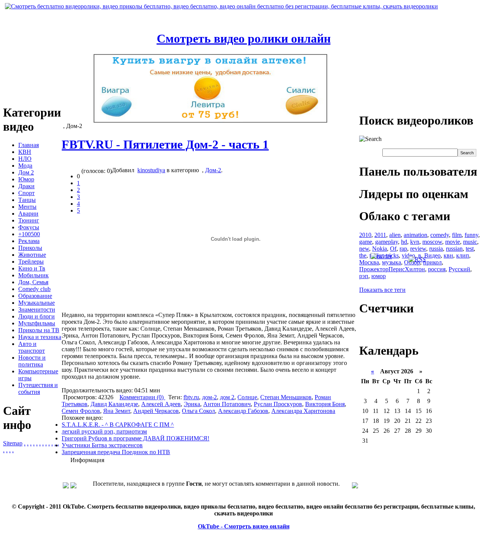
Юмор (26, 179)
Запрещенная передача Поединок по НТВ (116, 452)
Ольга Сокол (198, 411)
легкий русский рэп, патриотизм (104, 431)
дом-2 (209, 397)
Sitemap (12, 443)
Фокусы (28, 227)
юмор (378, 276)
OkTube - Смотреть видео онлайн (244, 526)
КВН (24, 152)
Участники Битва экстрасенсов (102, 445)
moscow (432, 241)
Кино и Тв (31, 268)
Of (393, 248)
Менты (27, 206)
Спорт (26, 193)
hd (404, 241)
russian (454, 248)
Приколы (30, 248)
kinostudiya (151, 170)
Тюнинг (28, 220)
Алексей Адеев (161, 404)
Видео (432, 255)
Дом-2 (213, 170)
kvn (414, 241)
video (408, 255)
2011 (380, 235)
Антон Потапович (227, 404)
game (365, 241)
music (470, 241)
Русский (459, 269)
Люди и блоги (36, 316)
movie (452, 241)
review (418, 248)
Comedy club (34, 289)
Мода (25, 165)
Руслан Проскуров (278, 404)
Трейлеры (31, 261)
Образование (35, 296)
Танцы (27, 200)
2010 (365, 235)
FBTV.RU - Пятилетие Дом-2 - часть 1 (165, 144)
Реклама (29, 241)
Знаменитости (36, 309)
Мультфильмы (36, 323)
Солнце (247, 397)
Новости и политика (32, 361)
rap (403, 248)
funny (471, 235)
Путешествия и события (38, 388)
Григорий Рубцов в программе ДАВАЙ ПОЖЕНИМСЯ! (135, 438)
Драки (26, 186)
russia (436, 248)
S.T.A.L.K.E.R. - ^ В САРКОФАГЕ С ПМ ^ (118, 424)
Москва (369, 262)
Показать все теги (382, 289)
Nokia (379, 248)
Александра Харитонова (303, 411)
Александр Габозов (243, 411)
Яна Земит (116, 411)
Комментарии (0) (142, 397)
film (457, 235)
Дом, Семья (33, 282)
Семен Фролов (81, 411)
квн (448, 255)
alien (395, 235)
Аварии (28, 213)
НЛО (25, 158)
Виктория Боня (325, 404)
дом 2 (227, 397)
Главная (28, 145)
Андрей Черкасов (156, 411)
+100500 (29, 234)
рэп (363, 276)
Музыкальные (36, 302)
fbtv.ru (191, 397)
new (364, 248)
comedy (439, 235)
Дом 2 (26, 172)
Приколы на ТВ (38, 330)
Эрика (192, 404)
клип (462, 255)
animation (415, 235)
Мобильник (33, 275)
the (362, 255)
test (470, 248)
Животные (32, 254)
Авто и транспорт (31, 347)
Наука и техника (39, 337)
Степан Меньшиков (286, 397)
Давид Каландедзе (114, 404)
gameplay (386, 241)
